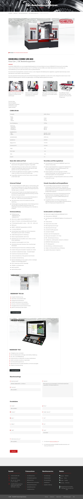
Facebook (66, 475)
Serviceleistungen (47, 475)
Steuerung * (13, 387)
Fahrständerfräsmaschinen (32, 484)
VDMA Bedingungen (67, 496)
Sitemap (46, 496)
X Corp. (65, 478)
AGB (74, 496)
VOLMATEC (10, 13)
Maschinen (16, 13)
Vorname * (13, 412)
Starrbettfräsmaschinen (31, 487)
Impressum (52, 496)
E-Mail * (12, 430)
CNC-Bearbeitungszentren (33, 13)
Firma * (45, 405)
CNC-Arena (67, 482)
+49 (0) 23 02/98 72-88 (15, 475)
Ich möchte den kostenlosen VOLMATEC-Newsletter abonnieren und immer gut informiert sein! (56, 445)
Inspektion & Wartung (48, 484)
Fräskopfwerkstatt (47, 478)
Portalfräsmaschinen (30, 489)
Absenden (14, 451)
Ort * (45, 424)
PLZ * (45, 418)
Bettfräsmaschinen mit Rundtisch (33, 482)
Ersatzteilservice (47, 482)
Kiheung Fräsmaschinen (23, 13)
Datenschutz (58, 496)
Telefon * (13, 424)
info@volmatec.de (14, 478)
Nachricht (45, 381)
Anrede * (13, 405)
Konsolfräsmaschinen (31, 475)
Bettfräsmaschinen (30, 480)
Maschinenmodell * (14, 381)
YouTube (66, 480)
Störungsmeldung (47, 480)
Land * (45, 430)
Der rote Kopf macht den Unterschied (21, 52)
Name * (12, 418)
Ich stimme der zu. (51, 441)
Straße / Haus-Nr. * (47, 412)
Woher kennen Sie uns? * (16, 439)
